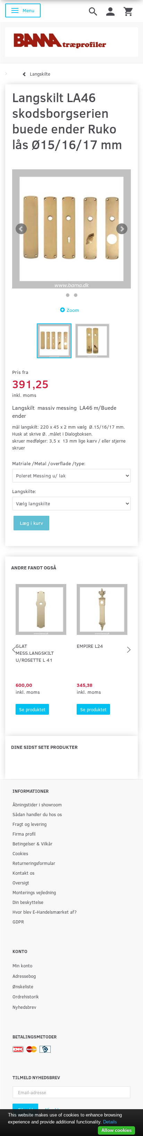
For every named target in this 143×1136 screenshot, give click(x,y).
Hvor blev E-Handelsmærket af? (44, 912)
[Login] (110, 11)
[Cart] (128, 11)
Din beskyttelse (27, 902)
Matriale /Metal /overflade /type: (48, 463)
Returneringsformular (33, 863)
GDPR (18, 921)
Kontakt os (23, 873)
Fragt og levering (29, 824)
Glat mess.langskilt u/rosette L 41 (35, 653)
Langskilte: (24, 491)
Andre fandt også (33, 567)
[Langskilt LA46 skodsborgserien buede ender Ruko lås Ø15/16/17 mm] (71, 229)
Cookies (20, 853)
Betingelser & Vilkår (32, 843)
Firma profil (23, 834)
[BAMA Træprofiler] (71, 40)
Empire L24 (90, 646)
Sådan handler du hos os (37, 814)
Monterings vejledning (34, 892)
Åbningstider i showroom (37, 804)
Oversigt (20, 882)
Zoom (73, 310)
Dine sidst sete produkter (44, 747)
